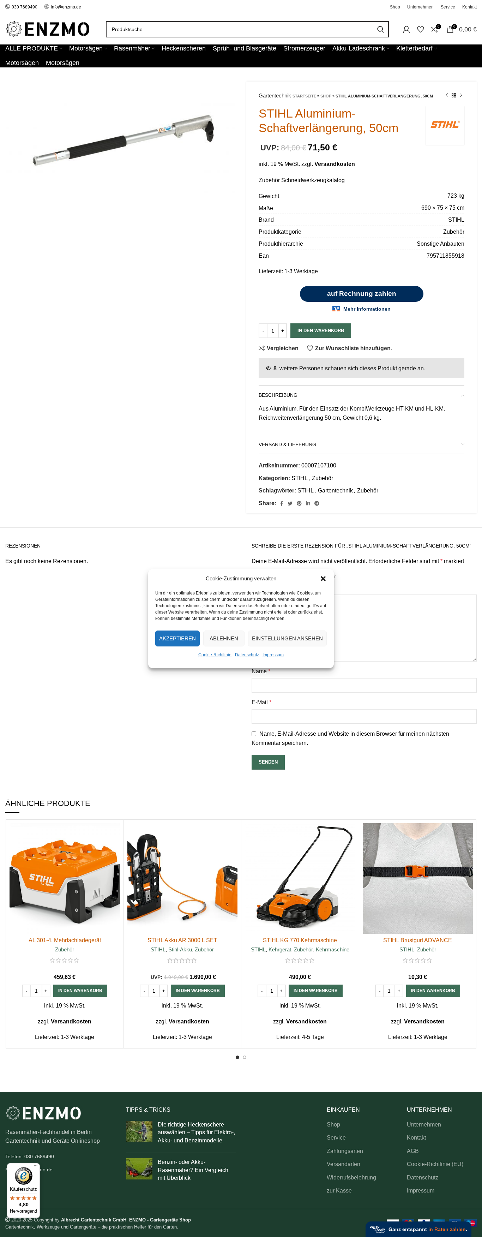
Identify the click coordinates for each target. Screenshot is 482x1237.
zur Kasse (339, 1191)
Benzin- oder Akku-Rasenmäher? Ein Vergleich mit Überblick (193, 1170)
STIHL (299, 478)
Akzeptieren (177, 638)
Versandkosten (334, 164)
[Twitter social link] (290, 503)
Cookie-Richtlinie (214, 654)
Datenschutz (247, 654)
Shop (325, 96)
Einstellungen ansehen (287, 638)
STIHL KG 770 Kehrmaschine (300, 940)
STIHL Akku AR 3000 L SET (182, 940)
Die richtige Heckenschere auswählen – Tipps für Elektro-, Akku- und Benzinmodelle (196, 1132)
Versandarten (343, 1164)
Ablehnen (224, 638)
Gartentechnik (335, 491)
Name (261, 671)
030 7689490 (24, 7)
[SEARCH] (381, 29)
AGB (413, 1151)
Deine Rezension (275, 588)
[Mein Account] (406, 29)
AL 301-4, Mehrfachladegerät (65, 940)
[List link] (60, 1156)
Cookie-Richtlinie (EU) (435, 1164)
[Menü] (35, 1167)
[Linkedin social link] (308, 503)
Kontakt (416, 1138)
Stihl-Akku (180, 949)
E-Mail (261, 702)
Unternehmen (424, 1125)
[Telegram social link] (316, 503)
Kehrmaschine (332, 949)
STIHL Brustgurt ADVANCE (417, 940)
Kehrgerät (280, 949)
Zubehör (322, 478)
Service (336, 1138)
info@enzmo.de (66, 7)
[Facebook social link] (281, 503)
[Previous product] (446, 95)
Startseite (304, 96)
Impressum (273, 654)
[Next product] (460, 95)
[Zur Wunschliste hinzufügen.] (114, 866)
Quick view (114, 851)
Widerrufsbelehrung (351, 1178)
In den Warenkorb (320, 330)
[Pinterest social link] (299, 503)
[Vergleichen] (114, 835)
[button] (323, 578)
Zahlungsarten (345, 1151)
